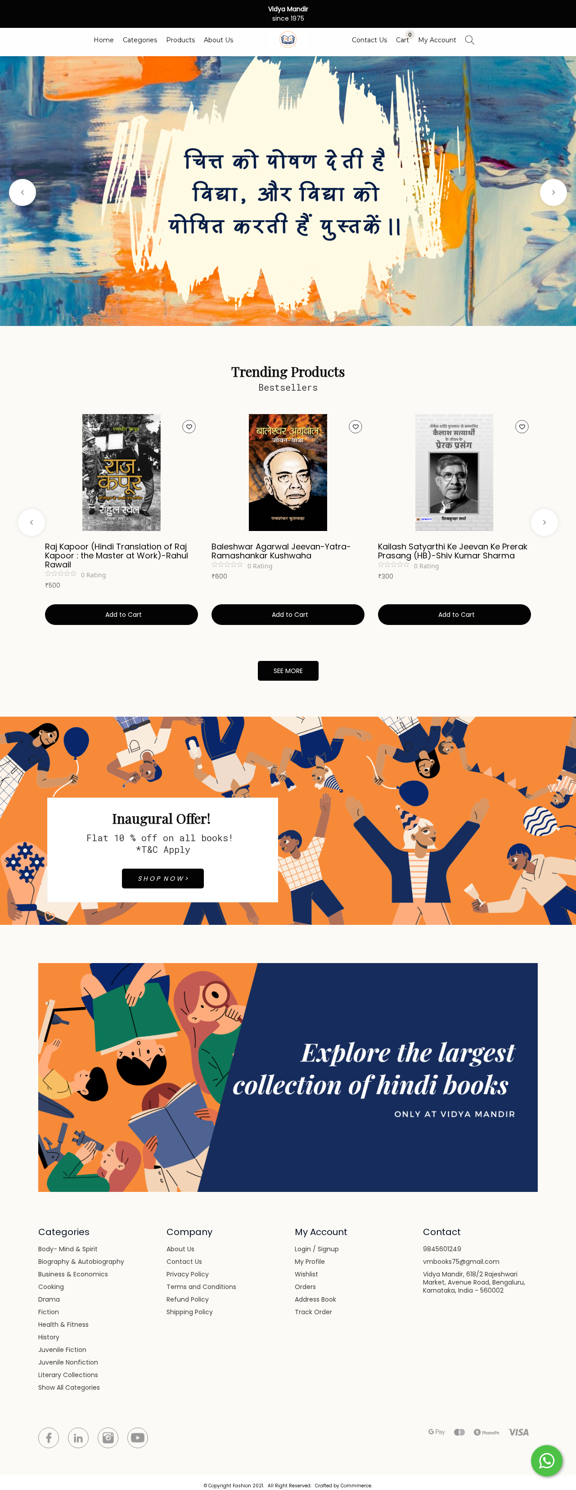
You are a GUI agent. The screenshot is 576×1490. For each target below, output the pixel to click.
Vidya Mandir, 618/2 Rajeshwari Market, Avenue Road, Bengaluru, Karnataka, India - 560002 (474, 1282)
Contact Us (369, 40)
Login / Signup (317, 1249)
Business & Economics (73, 1274)
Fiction (48, 1312)
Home (104, 40)
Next (553, 192)
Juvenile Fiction (62, 1350)
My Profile (310, 1262)
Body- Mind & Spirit (68, 1249)
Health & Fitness (63, 1324)
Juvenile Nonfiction (68, 1362)
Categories (140, 40)
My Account (437, 40)
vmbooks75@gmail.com (461, 1261)
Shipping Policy (189, 1312)
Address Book (315, 1299)
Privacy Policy (187, 1274)
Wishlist (306, 1274)
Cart (402, 40)
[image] (288, 1077)
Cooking (51, 1287)
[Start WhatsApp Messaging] (547, 1460)
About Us (218, 40)
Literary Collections (68, 1375)
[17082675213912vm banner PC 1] (288, 191)
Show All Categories (69, 1387)
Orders (305, 1287)
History (48, 1337)
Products (180, 40)
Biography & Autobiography (81, 1262)
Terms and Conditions (201, 1287)
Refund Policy (187, 1299)
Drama (49, 1299)
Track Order (313, 1312)
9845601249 (442, 1249)
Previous (22, 192)
